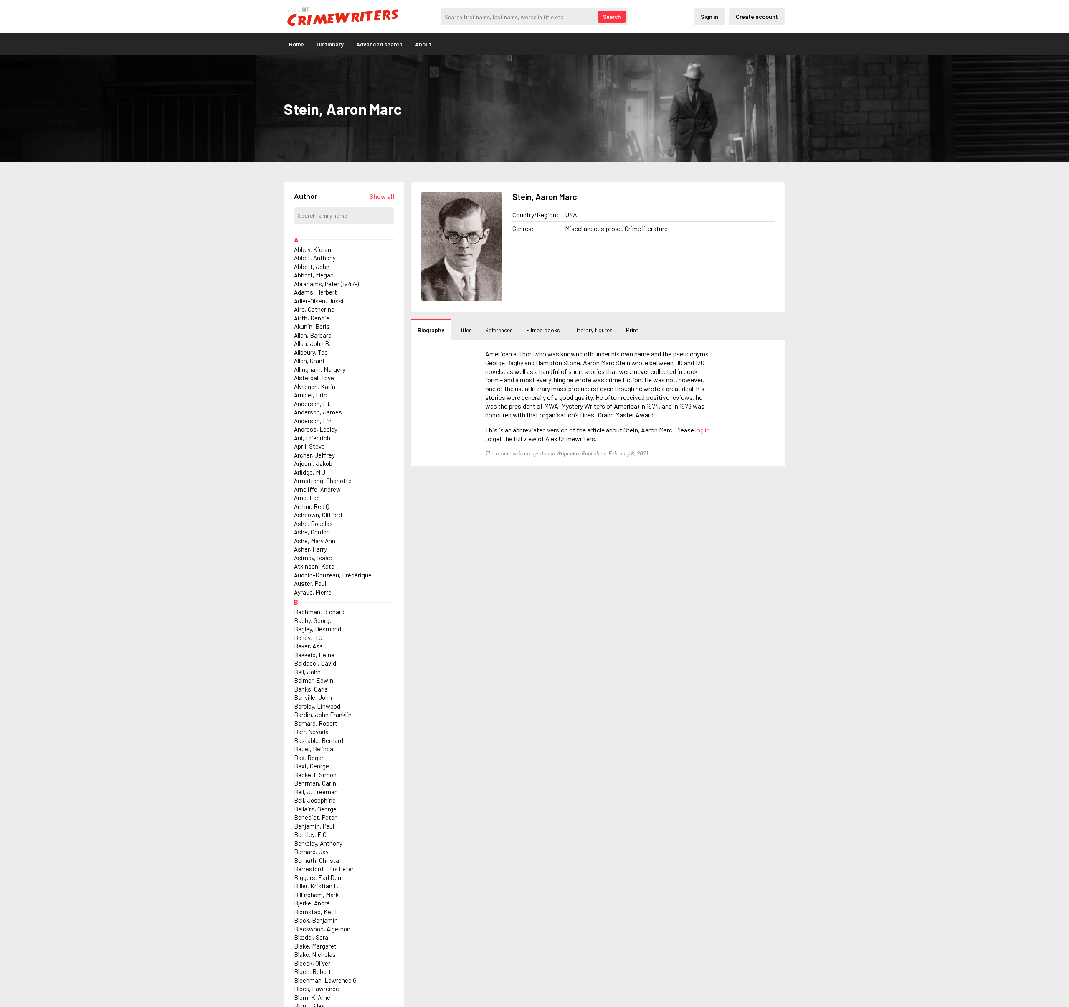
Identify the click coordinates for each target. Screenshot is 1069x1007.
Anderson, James (318, 412)
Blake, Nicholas (315, 954)
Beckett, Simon (315, 774)
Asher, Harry (310, 549)
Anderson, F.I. (312, 403)
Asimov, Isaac (313, 558)
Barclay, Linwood (317, 706)
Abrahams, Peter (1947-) (326, 283)
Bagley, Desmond (317, 629)
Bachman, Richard (319, 611)
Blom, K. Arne (312, 997)
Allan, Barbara (313, 335)
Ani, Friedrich (312, 438)
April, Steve (309, 446)
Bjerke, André (312, 903)
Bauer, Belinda (313, 749)
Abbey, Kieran (312, 249)
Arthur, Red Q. (312, 506)
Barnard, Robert (315, 723)
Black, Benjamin (316, 920)
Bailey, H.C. (309, 637)
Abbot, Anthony (315, 258)
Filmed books (543, 329)
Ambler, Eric (310, 395)
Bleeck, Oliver (312, 963)
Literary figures (593, 329)
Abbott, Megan (314, 275)
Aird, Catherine (314, 309)
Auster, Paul (310, 583)
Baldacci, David (315, 663)
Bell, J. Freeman (316, 792)
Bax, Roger (309, 757)
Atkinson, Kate (314, 566)
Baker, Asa (308, 646)
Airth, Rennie (311, 318)
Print (632, 329)
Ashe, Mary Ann (314, 540)
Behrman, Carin (315, 783)
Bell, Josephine (315, 800)
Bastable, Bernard (318, 740)
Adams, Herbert (315, 292)
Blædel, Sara (311, 937)
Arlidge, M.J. (310, 472)
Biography (431, 329)
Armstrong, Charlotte (323, 480)
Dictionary (330, 44)
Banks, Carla (311, 689)
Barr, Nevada (311, 731)
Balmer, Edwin (313, 680)
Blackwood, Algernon (322, 929)
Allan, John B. (312, 343)
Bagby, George (313, 620)
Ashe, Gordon (312, 532)
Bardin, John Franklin (323, 714)
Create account (757, 16)
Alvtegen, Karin (314, 386)
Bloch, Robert (312, 971)
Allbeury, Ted (311, 352)
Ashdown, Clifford (318, 515)
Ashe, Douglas (313, 523)
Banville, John (313, 697)
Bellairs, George (315, 809)
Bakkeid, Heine (314, 655)
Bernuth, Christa (316, 860)
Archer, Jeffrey (314, 455)
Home (296, 44)
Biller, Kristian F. (316, 886)
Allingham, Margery (319, 369)
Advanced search (379, 44)
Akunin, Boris (312, 326)
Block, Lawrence (316, 988)
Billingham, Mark (316, 894)
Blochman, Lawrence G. (326, 980)
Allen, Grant (309, 360)
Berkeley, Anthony (318, 843)
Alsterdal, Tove (314, 377)
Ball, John (307, 672)
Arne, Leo (307, 497)
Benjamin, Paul (314, 826)
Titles (465, 329)
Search (612, 16)
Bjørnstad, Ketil (315, 911)
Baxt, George (311, 766)
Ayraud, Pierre (313, 592)
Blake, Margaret (315, 946)
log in (702, 430)
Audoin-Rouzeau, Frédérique (333, 575)
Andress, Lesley (315, 429)
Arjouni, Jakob (313, 463)
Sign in (709, 16)
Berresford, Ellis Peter (324, 868)
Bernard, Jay (311, 851)
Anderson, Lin (313, 421)
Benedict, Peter (315, 817)
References (499, 329)
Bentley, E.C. (311, 834)
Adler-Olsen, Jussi (319, 301)
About (423, 44)
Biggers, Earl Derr (318, 877)
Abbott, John (311, 266)
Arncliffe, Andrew (317, 489)
